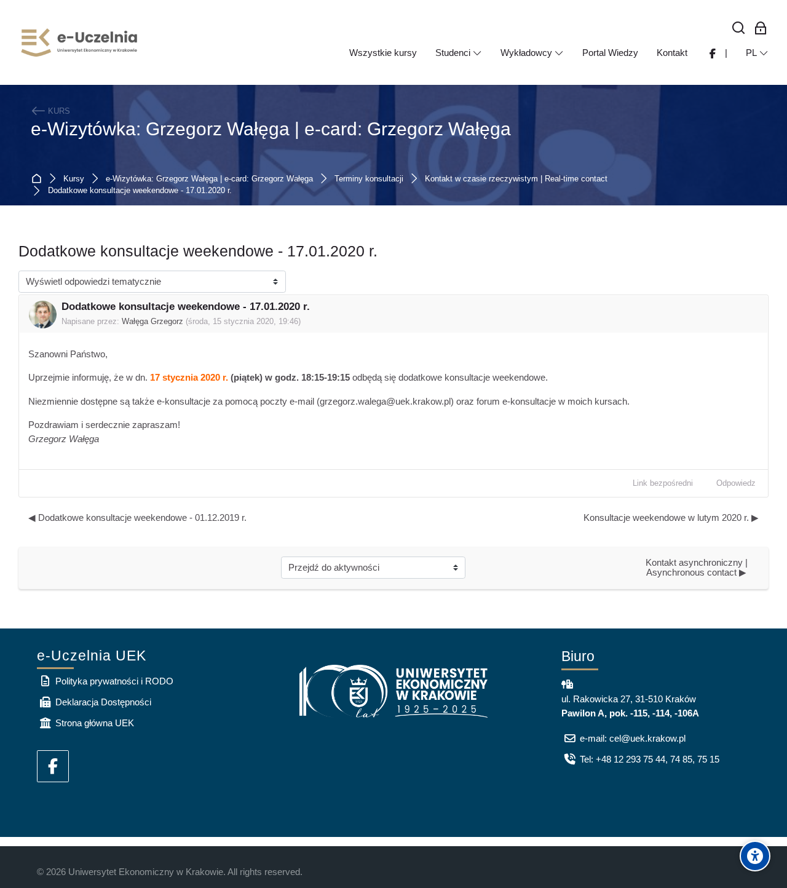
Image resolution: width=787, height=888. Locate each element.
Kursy (73, 179)
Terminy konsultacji (368, 179)
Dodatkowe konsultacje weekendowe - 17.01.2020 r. (140, 191)
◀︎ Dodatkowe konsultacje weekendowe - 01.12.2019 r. (137, 517)
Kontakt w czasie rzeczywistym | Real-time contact (516, 179)
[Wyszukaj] (738, 28)
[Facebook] (53, 766)
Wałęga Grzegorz (152, 321)
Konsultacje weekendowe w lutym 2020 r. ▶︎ (671, 517)
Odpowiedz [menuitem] (736, 483)
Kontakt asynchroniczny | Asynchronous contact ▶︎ (697, 567)
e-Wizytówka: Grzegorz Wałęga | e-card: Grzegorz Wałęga (271, 129)
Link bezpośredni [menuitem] (663, 483)
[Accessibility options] (755, 856)
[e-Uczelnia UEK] (79, 42)
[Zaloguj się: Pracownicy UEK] (761, 28)
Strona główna (39, 178)
